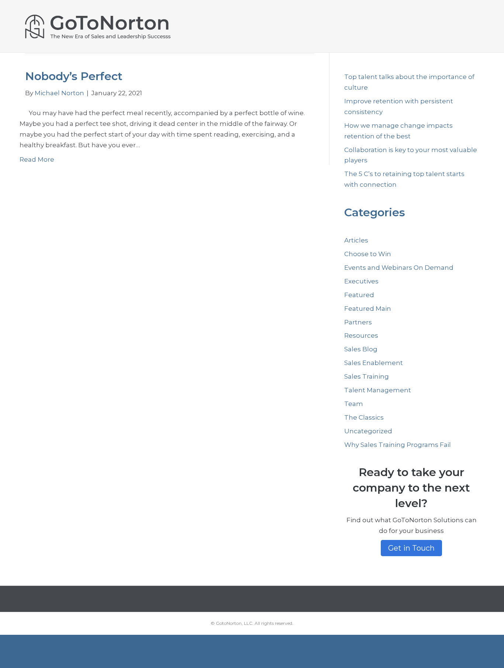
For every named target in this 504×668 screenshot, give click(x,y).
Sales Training (366, 376)
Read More (37, 159)
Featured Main (367, 308)
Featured (359, 295)
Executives (361, 281)
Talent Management (377, 390)
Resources (361, 335)
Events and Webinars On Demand (398, 267)
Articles (356, 240)
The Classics (364, 417)
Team (353, 403)
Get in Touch (411, 548)
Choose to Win (367, 254)
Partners (358, 322)
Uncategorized (368, 431)
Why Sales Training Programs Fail (397, 444)
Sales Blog (360, 349)
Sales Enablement (373, 362)
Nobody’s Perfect (73, 76)
